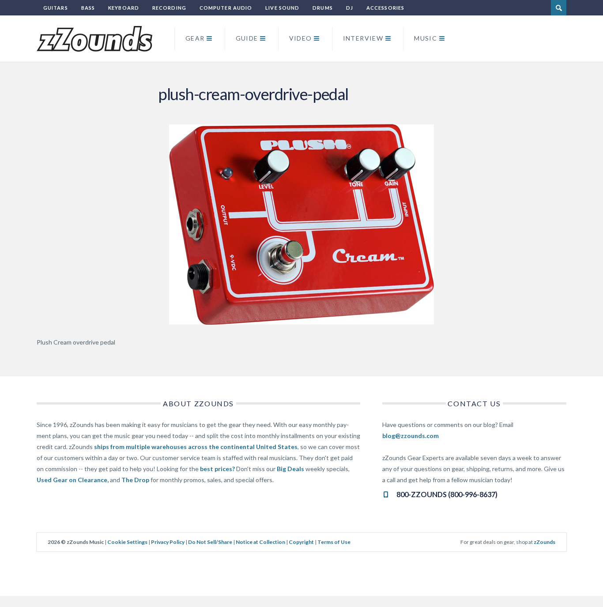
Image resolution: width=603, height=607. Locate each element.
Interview (363, 38)
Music (425, 38)
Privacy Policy (168, 542)
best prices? (217, 468)
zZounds (544, 542)
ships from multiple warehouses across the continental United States (196, 446)
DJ (349, 8)
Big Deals (290, 468)
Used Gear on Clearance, (73, 479)
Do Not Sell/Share (210, 542)
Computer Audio (226, 8)
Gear (195, 38)
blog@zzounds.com (410, 435)
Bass (88, 8)
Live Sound (282, 8)
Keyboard (123, 8)
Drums (323, 8)
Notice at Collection (260, 542)
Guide (247, 38)
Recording (169, 8)
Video (300, 38)
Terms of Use (333, 542)
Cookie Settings (127, 542)
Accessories (385, 8)
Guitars (55, 8)
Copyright (301, 542)
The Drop (135, 479)
